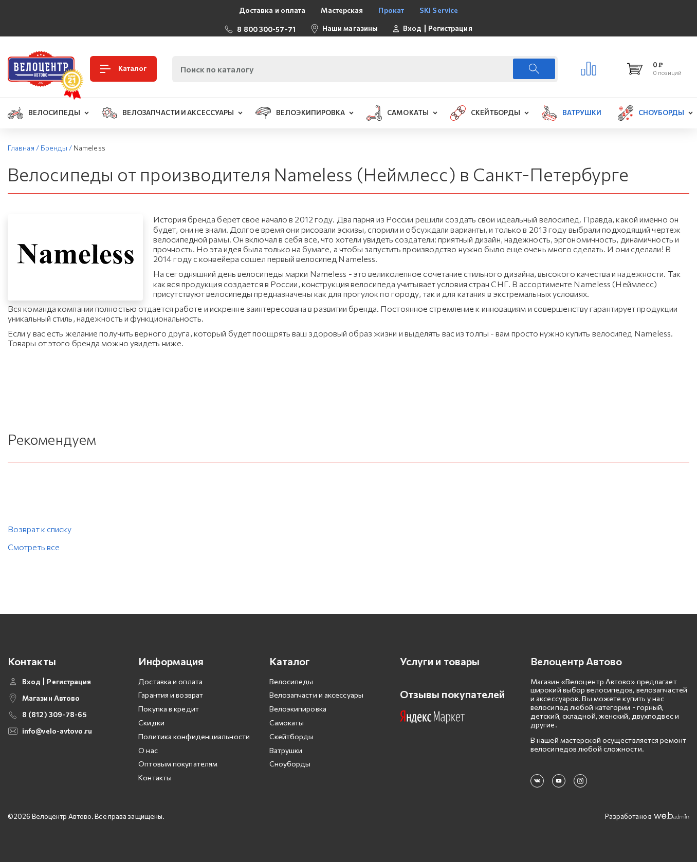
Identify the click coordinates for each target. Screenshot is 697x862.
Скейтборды (291, 736)
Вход (412, 28)
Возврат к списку (40, 529)
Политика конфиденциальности (194, 736)
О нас (148, 750)
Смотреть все (34, 547)
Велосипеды (291, 681)
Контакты (155, 777)
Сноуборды (290, 763)
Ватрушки (286, 750)
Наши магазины (350, 28)
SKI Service (438, 10)
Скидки (151, 722)
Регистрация (450, 28)
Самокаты (286, 722)
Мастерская (342, 10)
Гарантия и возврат (170, 694)
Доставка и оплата (272, 10)
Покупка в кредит (168, 708)
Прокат (391, 10)
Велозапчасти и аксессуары (316, 694)
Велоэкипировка (297, 708)
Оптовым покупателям (177, 763)
